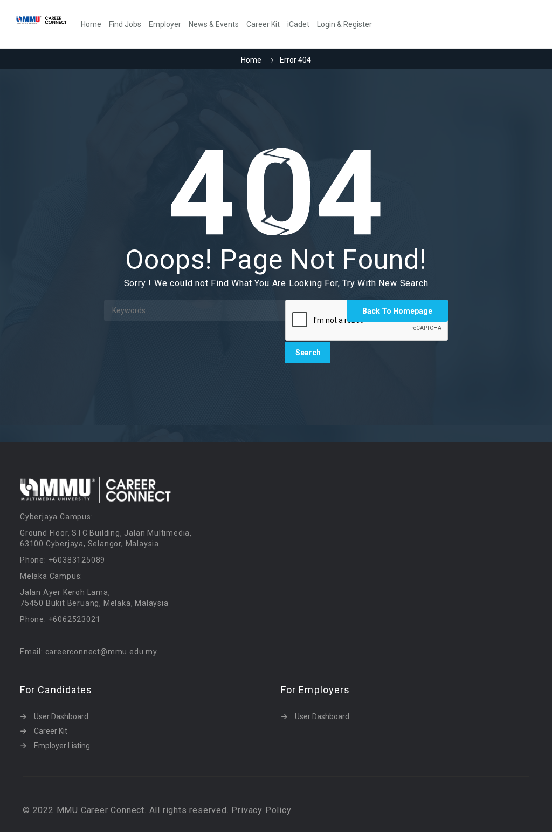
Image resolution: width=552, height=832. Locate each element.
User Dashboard (61, 716)
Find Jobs (125, 24)
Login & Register (344, 24)
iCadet (298, 24)
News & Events (214, 24)
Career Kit (263, 24)
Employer (165, 24)
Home (91, 24)
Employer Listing (62, 745)
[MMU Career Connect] (47, 19)
